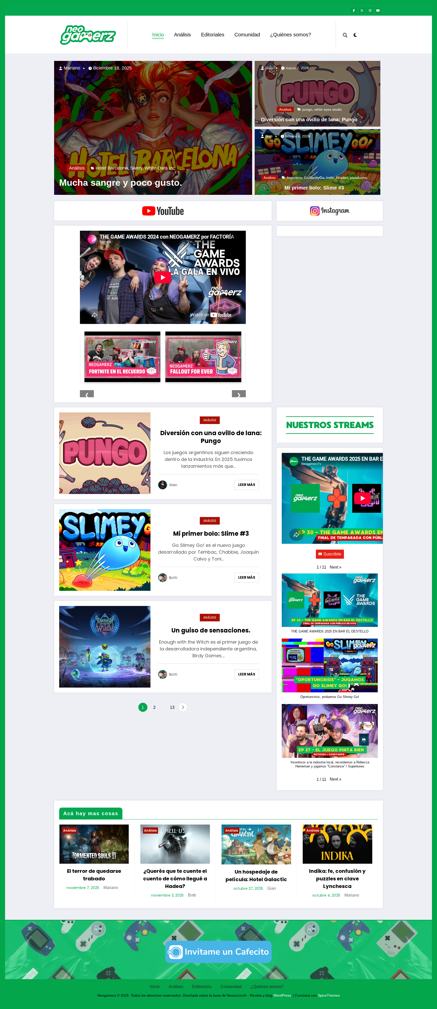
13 (172, 707)
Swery (136, 168)
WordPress (282, 995)
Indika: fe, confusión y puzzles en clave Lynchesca (337, 878)
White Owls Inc (160, 168)
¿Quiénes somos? (290, 34)
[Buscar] (345, 34)
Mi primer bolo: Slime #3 (314, 188)
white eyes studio (328, 109)
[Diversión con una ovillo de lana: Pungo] (317, 93)
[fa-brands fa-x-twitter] (362, 11)
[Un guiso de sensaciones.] (104, 646)
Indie (330, 178)
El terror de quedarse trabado (94, 874)
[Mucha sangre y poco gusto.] (153, 128)
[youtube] (378, 11)
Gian (268, 68)
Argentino (294, 178)
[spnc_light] (355, 34)
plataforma (358, 178)
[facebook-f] (354, 11)
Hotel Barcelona (112, 168)
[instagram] (370, 11)
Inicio (158, 34)
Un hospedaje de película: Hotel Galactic (256, 875)
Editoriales (212, 34)
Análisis (182, 34)
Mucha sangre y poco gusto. (120, 182)
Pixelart (342, 178)
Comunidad (247, 34)
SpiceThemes (329, 995)
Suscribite (332, 554)
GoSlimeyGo (314, 178)
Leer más (246, 484)
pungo (307, 109)
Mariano (71, 68)
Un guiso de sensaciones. (210, 630)
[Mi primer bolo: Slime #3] (317, 161)
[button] (335, 567)
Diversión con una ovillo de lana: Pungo (309, 119)
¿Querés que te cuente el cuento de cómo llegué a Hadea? (175, 878)
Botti (268, 136)
